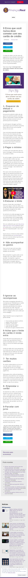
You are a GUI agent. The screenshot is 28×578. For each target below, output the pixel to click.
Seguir (20, 2)
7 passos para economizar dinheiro (13, 481)
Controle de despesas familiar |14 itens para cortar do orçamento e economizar (14, 475)
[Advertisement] (14, 279)
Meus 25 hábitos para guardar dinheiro (14, 484)
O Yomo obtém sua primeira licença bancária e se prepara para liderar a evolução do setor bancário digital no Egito (17, 534)
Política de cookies (11, 572)
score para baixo (17, 235)
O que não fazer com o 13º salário (13, 489)
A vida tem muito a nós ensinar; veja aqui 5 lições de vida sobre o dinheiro (15, 470)
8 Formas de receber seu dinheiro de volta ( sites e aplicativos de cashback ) (15, 487)
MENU (13, 17)
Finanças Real (14, 39)
